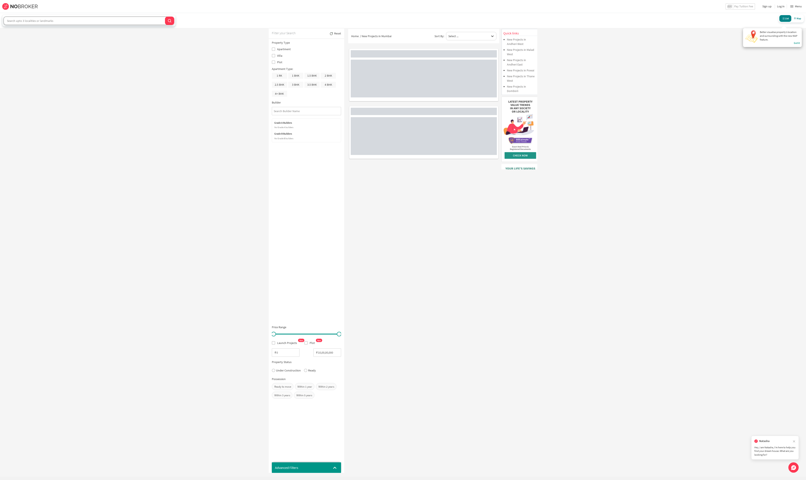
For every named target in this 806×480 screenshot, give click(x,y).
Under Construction (288, 370)
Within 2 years (326, 386)
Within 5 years (304, 395)
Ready (312, 370)
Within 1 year (304, 386)
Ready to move (282, 386)
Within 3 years (282, 395)
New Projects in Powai (520, 70)
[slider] (273, 334)
